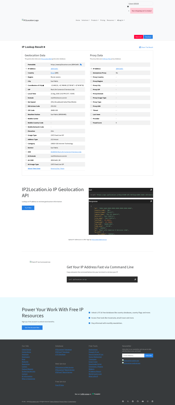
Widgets (91, 369)
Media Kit (25, 362)
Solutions (85, 20)
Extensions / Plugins (96, 367)
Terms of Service (54, 401)
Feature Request (27, 369)
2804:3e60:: (54, 69)
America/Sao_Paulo (57, 168)
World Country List (95, 374)
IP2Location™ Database (63, 350)
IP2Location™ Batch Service (64, 370)
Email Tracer (93, 362)
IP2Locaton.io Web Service (64, 367)
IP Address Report (95, 371)
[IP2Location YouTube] (143, 401)
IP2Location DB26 (46, 59)
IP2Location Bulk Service (99, 239)
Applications (93, 350)
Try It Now (28, 208)
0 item (131, 4)
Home (78, 20)
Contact (25, 374)
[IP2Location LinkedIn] (152, 401)
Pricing (102, 20)
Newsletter (26, 364)
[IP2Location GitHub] (138, 401)
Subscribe (149, 355)
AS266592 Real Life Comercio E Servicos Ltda (66, 152)
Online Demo (26, 352)
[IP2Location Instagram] (147, 401)
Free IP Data (59, 385)
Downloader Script (95, 364)
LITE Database (60, 354)
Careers (24, 367)
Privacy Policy (63, 401)
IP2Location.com (34, 401)
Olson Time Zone (34, 168)
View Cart (138, 37)
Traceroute (92, 359)
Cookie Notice (72, 401)
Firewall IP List (94, 352)
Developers (26, 357)
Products (94, 20)
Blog (23, 359)
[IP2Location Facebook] (123, 401)
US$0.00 (136, 4)
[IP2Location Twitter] (128, 401)
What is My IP (93, 376)
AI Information (27, 376)
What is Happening (28, 379)
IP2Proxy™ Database (62, 352)
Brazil (53, 73)
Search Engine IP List (96, 354)
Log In (120, 20)
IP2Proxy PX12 (106, 59)
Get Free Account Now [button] (32, 328)
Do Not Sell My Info (28, 371)
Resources (110, 20)
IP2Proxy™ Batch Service (63, 372)
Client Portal (26, 350)
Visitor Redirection (95, 357)
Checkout (148, 37)
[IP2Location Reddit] (133, 401)
